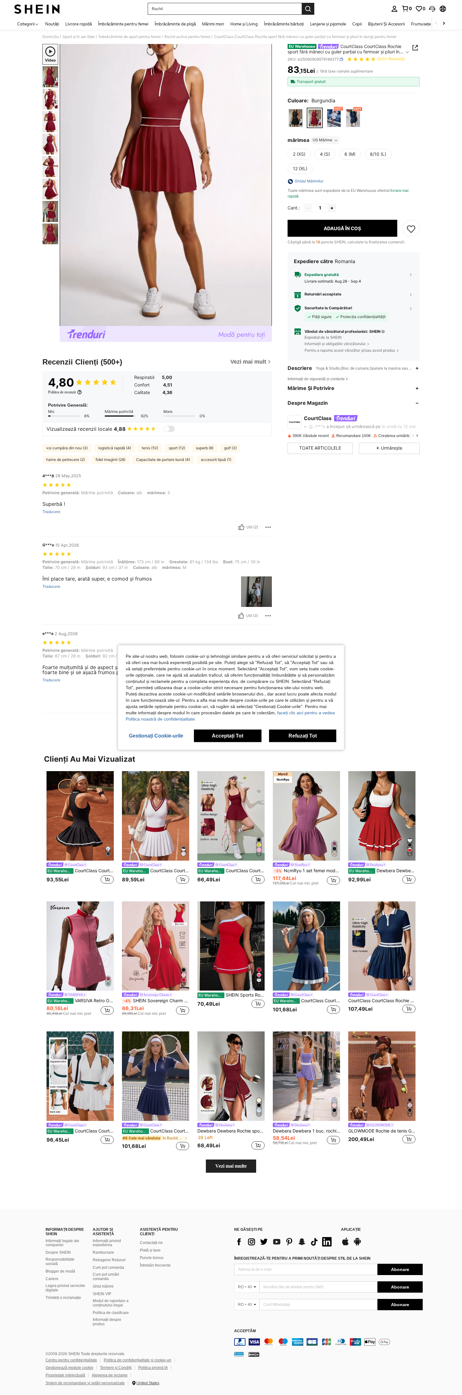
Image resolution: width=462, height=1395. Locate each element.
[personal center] (394, 9)
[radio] (296, 118)
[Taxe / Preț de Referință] (317, 71)
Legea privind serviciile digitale (65, 1288)
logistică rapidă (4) (114, 448)
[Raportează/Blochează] (268, 527)
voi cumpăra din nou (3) (67, 448)
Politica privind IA (153, 1367)
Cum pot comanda (108, 1267)
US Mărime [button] (322, 140)
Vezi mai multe (231, 1166)
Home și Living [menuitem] (244, 23)
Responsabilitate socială (60, 1261)
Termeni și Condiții (116, 1367)
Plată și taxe (150, 1250)
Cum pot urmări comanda (106, 1276)
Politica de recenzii (62, 392)
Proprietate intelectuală (65, 1375)
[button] (432, 9)
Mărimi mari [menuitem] (213, 23)
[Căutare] (308, 9)
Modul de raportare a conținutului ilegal (111, 1303)
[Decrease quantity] (308, 208)
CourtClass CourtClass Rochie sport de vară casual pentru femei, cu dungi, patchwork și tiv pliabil (156, 1130)
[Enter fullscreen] (265, 320)
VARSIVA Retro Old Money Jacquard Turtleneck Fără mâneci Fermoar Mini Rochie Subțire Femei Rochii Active (80, 1000)
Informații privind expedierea (107, 1243)
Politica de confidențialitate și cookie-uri (137, 1360)
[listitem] (80, 831)
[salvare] (411, 228)
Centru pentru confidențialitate (71, 1360)
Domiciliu (50, 37)
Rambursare (103, 1252)
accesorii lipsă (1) (216, 459)
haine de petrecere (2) (65, 459)
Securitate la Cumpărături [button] (328, 308)
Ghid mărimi (103, 1286)
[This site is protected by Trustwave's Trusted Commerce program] (239, 1354)
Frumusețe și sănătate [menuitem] (432, 23)
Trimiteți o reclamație (63, 1297)
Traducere (51, 512)
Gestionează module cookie (69, 1367)
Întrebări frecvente (155, 1265)
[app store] (345, 1244)
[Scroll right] (444, 24)
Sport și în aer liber (79, 37)
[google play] (357, 1244)
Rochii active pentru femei (187, 37)
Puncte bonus (151, 1258)
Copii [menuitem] (357, 23)
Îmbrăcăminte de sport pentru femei (130, 37)
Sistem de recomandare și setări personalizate (85, 1383)
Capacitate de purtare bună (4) (163, 459)
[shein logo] (37, 9)
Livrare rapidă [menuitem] (78, 23)
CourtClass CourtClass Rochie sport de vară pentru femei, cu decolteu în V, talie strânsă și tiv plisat (156, 870)
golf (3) (230, 448)
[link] (406, 8)
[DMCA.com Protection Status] (253, 1354)
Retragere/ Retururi (109, 1260)
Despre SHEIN (58, 1252)
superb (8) (204, 448)
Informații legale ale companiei (62, 1243)
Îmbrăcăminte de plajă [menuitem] (175, 23)
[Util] (241, 527)
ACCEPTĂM (245, 1331)
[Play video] (165, 184)
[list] (284, 1241)
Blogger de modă (60, 1271)
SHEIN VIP (102, 1294)
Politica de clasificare (111, 1313)
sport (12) (177, 448)
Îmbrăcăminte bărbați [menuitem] (284, 23)
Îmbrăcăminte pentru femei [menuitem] (123, 23)
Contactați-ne (151, 1243)
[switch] (169, 429)
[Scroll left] (436, 24)
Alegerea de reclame (110, 1375)
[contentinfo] (328, 1342)
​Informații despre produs (107, 1321)
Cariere (52, 1279)
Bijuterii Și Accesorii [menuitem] (386, 23)
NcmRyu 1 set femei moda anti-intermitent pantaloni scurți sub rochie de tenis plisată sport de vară (307, 870)
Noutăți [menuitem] (52, 23)
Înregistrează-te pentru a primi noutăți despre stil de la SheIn (302, 1258)
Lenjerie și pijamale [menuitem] (328, 23)
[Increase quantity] (332, 208)
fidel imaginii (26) (110, 459)
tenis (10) (150, 448)
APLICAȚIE (351, 1230)
